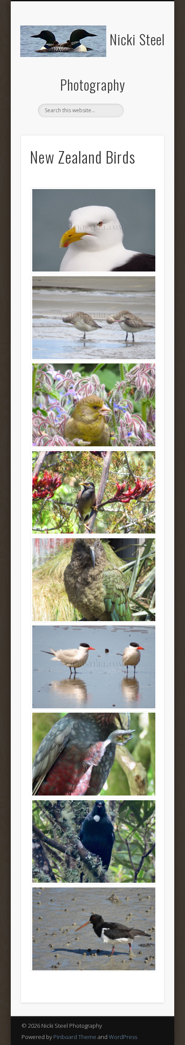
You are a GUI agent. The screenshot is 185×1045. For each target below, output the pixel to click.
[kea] (92, 579)
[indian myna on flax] (92, 492)
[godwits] (92, 317)
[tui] (92, 841)
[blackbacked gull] (92, 230)
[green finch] (92, 405)
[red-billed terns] (92, 667)
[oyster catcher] (92, 929)
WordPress (123, 1037)
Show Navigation (142, 77)
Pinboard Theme (74, 1037)
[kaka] (92, 754)
